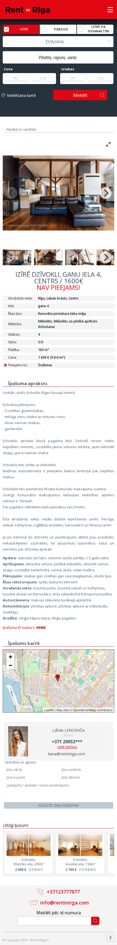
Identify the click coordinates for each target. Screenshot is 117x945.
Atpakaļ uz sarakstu (21, 129)
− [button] (10, 665)
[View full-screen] (108, 144)
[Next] (106, 193)
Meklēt (80, 95)
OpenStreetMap (84, 710)
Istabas (67, 69)
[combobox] (58, 41)
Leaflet (49, 710)
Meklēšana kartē (21, 95)
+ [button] (10, 656)
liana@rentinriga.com (66, 753)
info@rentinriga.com (64, 902)
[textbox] (58, 57)
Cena (8, 69)
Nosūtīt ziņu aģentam (58, 805)
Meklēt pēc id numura (58, 913)
